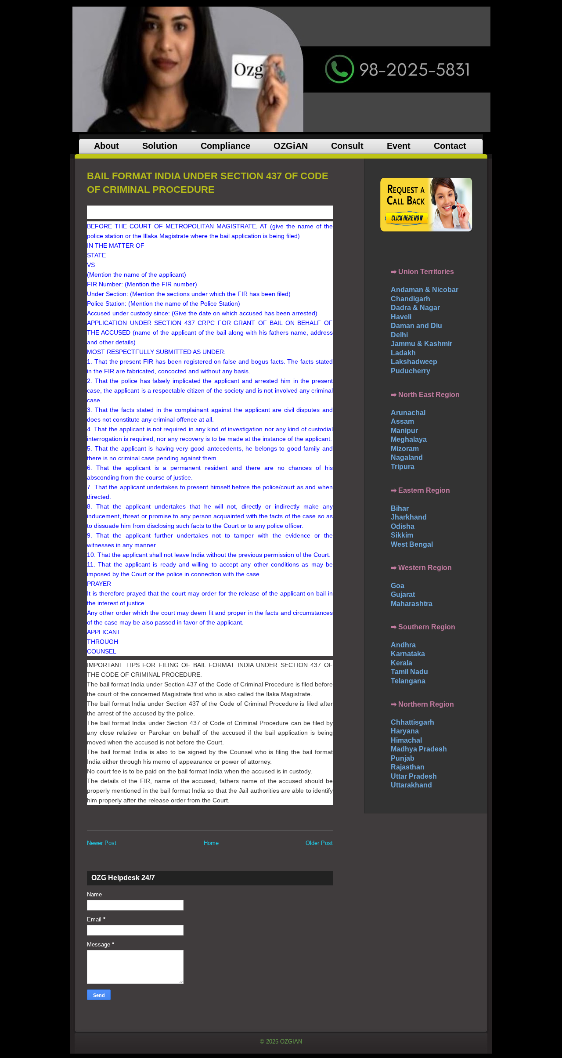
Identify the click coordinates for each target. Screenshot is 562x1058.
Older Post (319, 843)
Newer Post (101, 843)
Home (211, 843)
